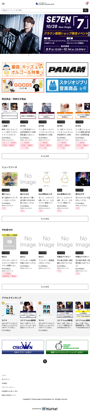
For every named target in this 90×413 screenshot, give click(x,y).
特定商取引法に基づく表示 (10, 391)
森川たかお (24, 194)
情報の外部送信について (9, 395)
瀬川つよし (6, 194)
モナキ (4, 320)
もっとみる (45, 156)
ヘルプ (4, 375)
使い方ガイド (6, 379)
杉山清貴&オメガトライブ (46, 194)
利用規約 (4, 383)
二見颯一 (5, 126)
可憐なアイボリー (64, 257)
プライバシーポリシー (8, 387)
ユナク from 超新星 (28, 320)
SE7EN (22, 126)
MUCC (4, 257)
